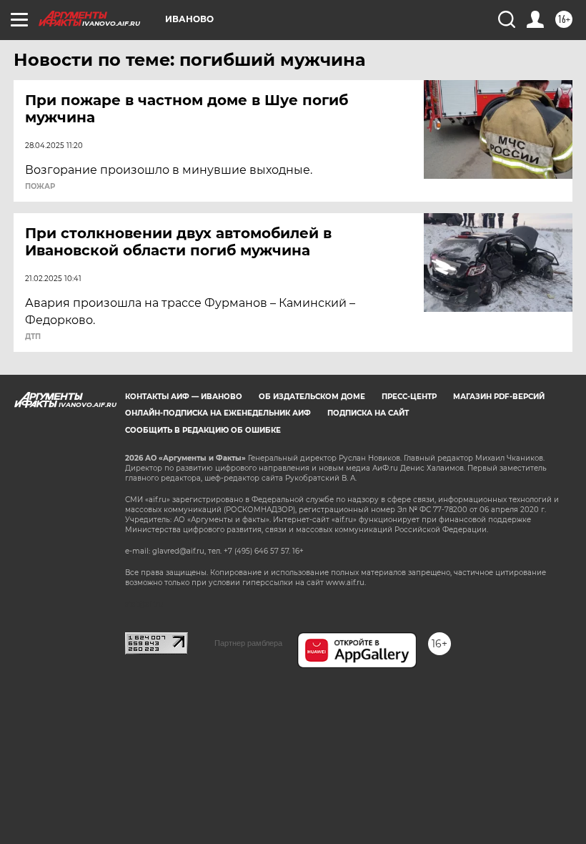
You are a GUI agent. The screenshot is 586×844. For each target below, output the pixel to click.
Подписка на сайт (368, 413)
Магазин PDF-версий (499, 396)
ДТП (33, 336)
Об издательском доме (312, 396)
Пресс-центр (409, 396)
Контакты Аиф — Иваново (183, 396)
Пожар (40, 186)
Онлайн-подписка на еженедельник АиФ (218, 413)
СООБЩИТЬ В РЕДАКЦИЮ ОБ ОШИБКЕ (203, 430)
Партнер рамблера (248, 643)
